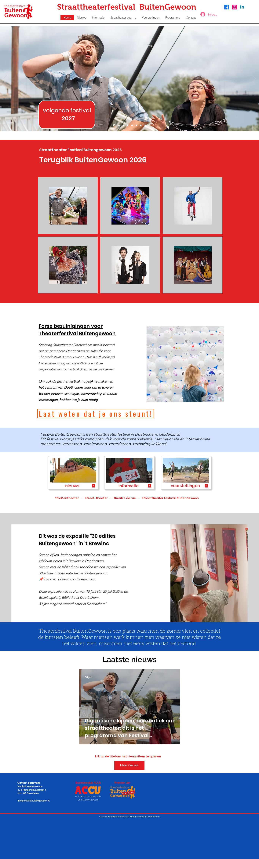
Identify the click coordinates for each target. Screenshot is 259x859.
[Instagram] (234, 7)
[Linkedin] (242, 7)
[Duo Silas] (114, 125)
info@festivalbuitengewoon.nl (34, 800)
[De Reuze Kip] (136, 125)
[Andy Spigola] (127, 125)
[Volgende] (254, 78)
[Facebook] (226, 7)
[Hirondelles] (140, 125)
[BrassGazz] (119, 125)
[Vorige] (4, 78)
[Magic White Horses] (132, 125)
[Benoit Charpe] (145, 125)
